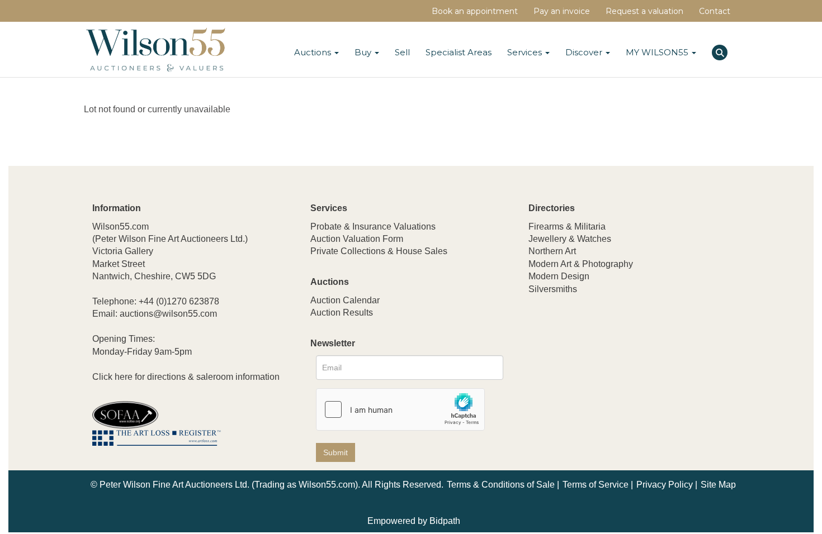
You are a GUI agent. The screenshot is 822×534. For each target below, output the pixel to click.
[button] (721, 51)
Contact (714, 11)
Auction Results (341, 312)
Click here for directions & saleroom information (186, 377)
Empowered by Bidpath (413, 521)
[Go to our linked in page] (562, 363)
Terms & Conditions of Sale (501, 484)
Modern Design (558, 276)
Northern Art (552, 251)
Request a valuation (644, 11)
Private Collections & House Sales (378, 251)
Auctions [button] (313, 52)
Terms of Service (596, 484)
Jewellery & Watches (569, 239)
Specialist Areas (459, 52)
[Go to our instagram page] (609, 363)
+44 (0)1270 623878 (179, 301)
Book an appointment (475, 11)
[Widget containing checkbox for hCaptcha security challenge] (400, 409)
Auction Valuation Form (356, 239)
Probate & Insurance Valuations (373, 226)
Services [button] (525, 52)
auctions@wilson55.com (168, 313)
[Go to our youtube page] (585, 363)
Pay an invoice (561, 11)
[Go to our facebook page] (539, 363)
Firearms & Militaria (567, 226)
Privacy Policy (664, 484)
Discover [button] (584, 52)
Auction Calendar (345, 300)
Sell (402, 52)
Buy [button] (364, 52)
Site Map (718, 484)
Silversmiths (552, 289)
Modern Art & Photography (580, 264)
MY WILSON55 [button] (658, 52)
